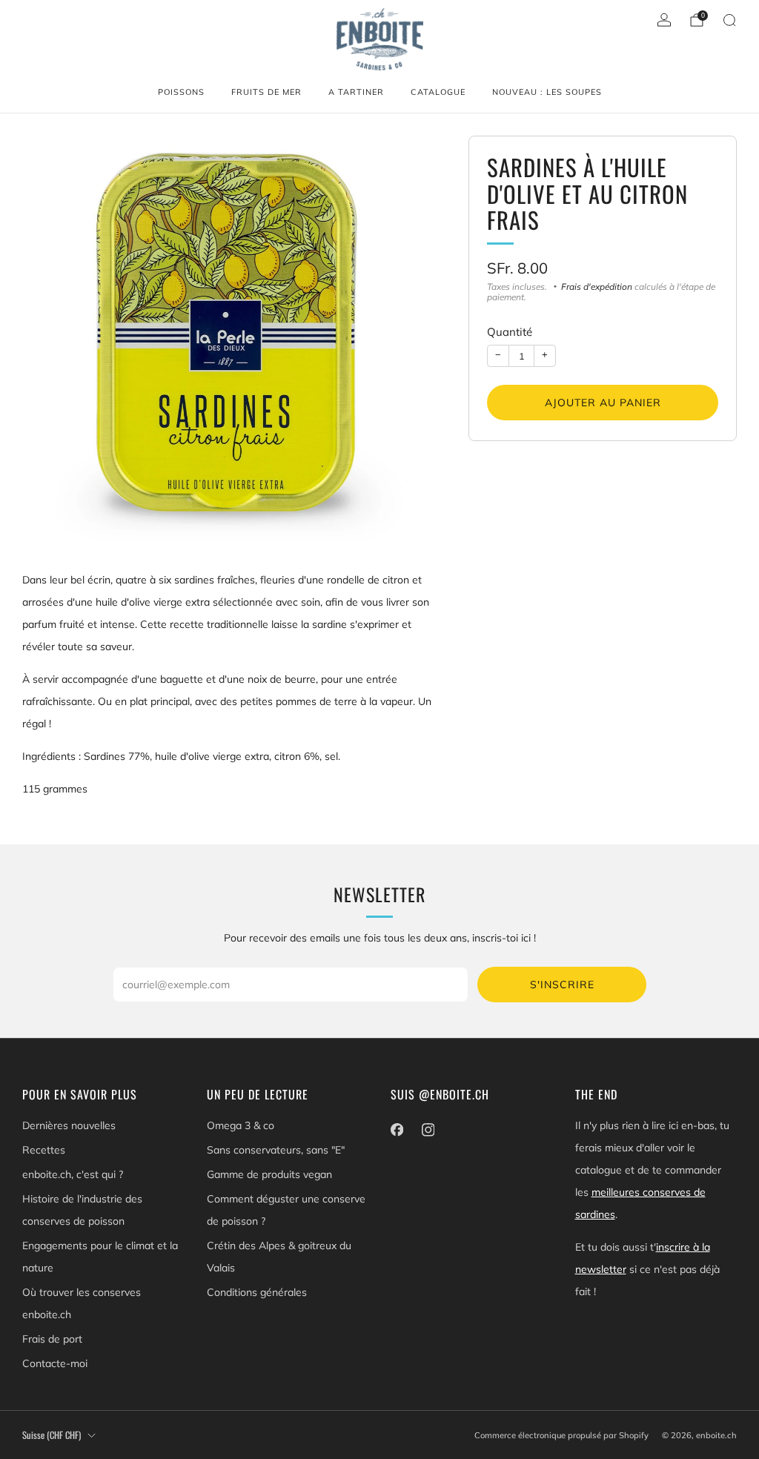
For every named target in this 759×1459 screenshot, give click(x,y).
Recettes (43, 1150)
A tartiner (356, 92)
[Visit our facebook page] (396, 1129)
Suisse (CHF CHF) (51, 1435)
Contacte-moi (54, 1363)
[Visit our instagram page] (427, 1129)
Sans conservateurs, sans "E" (276, 1150)
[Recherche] (729, 20)
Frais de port (52, 1339)
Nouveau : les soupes (547, 92)
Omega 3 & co (240, 1125)
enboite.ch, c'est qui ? (72, 1174)
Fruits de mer (266, 92)
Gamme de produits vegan (269, 1174)
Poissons (181, 92)
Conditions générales (257, 1292)
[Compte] (664, 20)
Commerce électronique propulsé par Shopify (561, 1435)
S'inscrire (562, 984)
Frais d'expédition (596, 286)
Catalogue (438, 92)
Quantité (509, 332)
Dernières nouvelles (69, 1125)
